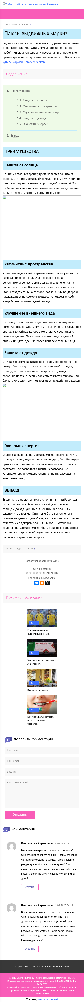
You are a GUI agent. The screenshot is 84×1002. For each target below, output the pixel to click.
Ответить (30, 887)
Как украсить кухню (37, 690)
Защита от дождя (31, 118)
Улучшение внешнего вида (38, 112)
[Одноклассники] (42, 583)
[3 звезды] (34, 573)
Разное (34, 623)
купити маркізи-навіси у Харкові (24, 62)
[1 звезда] (27, 573)
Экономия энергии (32, 124)
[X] (47, 583)
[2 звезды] (31, 573)
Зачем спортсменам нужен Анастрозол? (41, 662)
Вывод (13, 135)
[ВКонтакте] (36, 583)
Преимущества (18, 91)
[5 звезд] (41, 573)
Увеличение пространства (37, 106)
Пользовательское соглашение (51, 966)
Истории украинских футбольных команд (38, 632)
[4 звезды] (37, 573)
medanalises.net (48, 999)
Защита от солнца (32, 100)
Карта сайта (22, 966)
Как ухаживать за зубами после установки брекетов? (40, 720)
